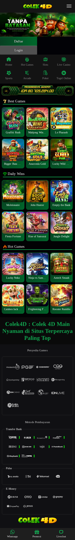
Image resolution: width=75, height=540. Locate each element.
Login (18, 50)
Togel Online (64, 78)
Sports (8, 78)
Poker (45, 78)
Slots (45, 64)
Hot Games (27, 64)
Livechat (61, 536)
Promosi (36, 536)
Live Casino (63, 64)
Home (8, 64)
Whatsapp (12, 536)
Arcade (27, 78)
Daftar (18, 41)
